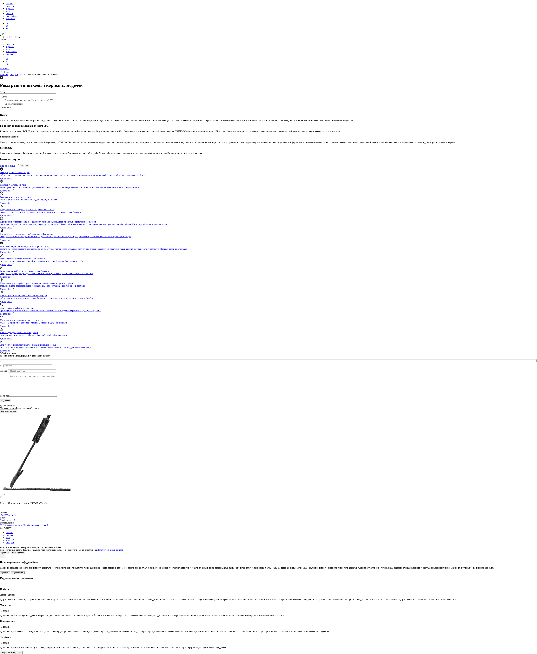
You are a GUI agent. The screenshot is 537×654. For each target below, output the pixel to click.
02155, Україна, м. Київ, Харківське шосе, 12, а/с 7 (24, 525)
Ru (7, 28)
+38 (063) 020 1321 (9, 515)
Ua (7, 23)
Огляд (4, 97)
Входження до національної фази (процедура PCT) (29, 100)
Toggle (6, 611)
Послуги (10, 6)
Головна (9, 3)
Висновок (6, 107)
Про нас (9, 13)
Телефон (4, 371)
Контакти (10, 18)
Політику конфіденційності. (110, 550)
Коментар (4, 396)
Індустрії (10, 8)
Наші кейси (11, 16)
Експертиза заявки (14, 104)
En (7, 26)
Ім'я (1, 365)
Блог (8, 11)
